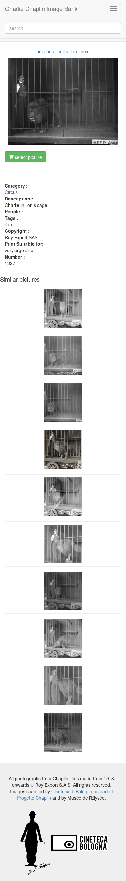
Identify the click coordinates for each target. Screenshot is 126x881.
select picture (28, 157)
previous (45, 51)
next (85, 51)
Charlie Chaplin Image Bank (41, 8)
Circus (11, 192)
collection (67, 51)
